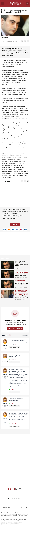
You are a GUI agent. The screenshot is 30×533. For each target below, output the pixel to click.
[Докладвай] (16, 345)
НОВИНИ (3, 41)
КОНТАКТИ (14, 499)
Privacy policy (25, 508)
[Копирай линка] (22, 41)
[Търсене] (2, 3)
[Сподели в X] (28, 41)
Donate (15, 224)
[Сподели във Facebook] (25, 41)
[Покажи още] (15, 529)
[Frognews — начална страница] (15, 489)
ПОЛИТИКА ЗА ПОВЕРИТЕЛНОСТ (15, 501)
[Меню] (27, 3)
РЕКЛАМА (20, 499)
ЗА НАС (9, 499)
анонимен (5, 345)
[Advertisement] (15, 458)
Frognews (7, 181)
